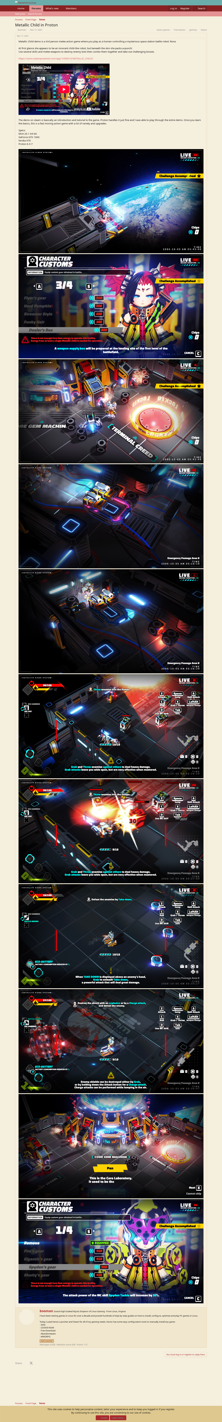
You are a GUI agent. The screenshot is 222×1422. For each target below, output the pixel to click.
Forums (36, 8)
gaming (193, 29)
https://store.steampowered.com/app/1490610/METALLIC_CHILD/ (56, 58)
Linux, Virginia (119, 1311)
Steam (204, 29)
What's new (52, 8)
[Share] (204, 36)
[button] (27, 8)
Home (21, 8)
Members (71, 8)
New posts (20, 13)
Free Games (179, 29)
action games (163, 29)
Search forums (35, 13)
